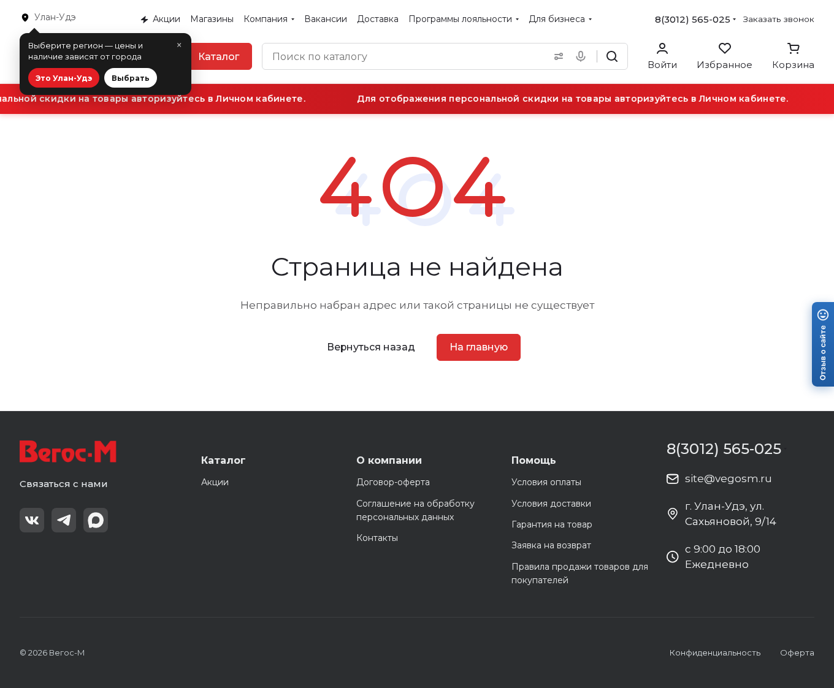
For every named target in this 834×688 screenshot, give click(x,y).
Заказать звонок (778, 19)
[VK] (32, 520)
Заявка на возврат (551, 545)
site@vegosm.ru (728, 478)
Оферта (797, 652)
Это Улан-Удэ (64, 78)
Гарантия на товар (551, 524)
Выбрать (131, 78)
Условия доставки (551, 503)
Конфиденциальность (715, 652)
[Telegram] (64, 520)
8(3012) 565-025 (692, 19)
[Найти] (612, 56)
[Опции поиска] (556, 56)
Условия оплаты (546, 482)
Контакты (377, 537)
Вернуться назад (371, 347)
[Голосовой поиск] (583, 56)
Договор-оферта (393, 482)
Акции (215, 482)
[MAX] (95, 520)
